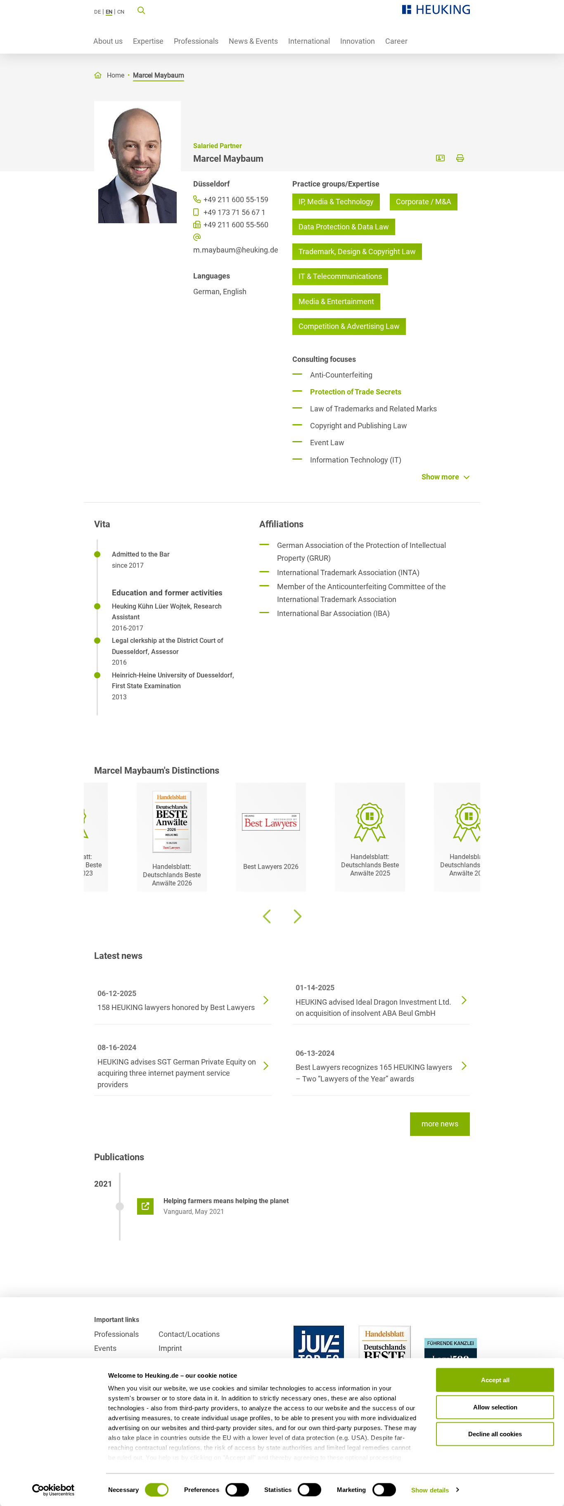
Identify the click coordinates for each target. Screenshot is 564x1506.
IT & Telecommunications (340, 276)
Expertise (148, 41)
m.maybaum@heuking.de (232, 249)
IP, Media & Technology (336, 201)
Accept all (495, 1379)
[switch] (237, 1489)
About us (108, 41)
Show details (430, 1489)
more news (440, 1123)
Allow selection (495, 1406)
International (309, 41)
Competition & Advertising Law (349, 326)
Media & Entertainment (336, 301)
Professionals (196, 41)
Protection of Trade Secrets (355, 391)
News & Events (253, 41)
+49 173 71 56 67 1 (233, 212)
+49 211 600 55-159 (235, 199)
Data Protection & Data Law (344, 226)
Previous (267, 916)
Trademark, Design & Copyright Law (357, 251)
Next (296, 916)
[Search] (141, 10)
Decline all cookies (495, 1434)
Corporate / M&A (423, 201)
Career (396, 41)
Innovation (357, 41)
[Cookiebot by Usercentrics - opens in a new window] (53, 1490)
